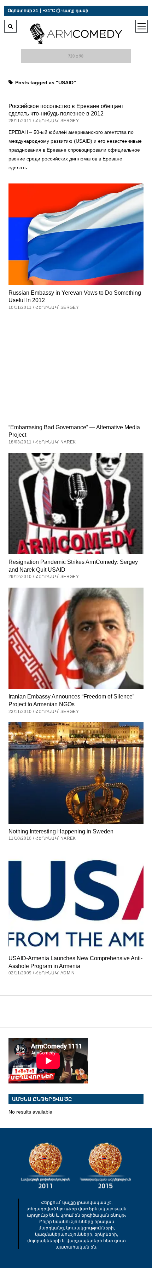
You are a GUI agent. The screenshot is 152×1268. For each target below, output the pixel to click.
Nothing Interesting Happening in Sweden (60, 831)
